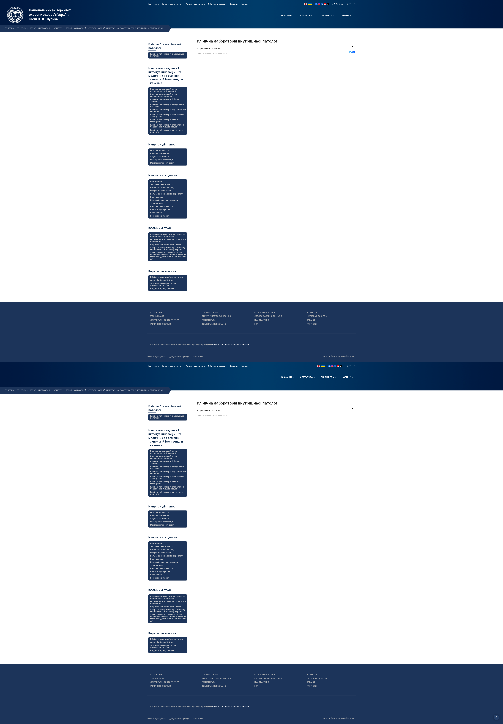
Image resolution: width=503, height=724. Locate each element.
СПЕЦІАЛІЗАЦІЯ (157, 316)
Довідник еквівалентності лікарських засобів (163, 284)
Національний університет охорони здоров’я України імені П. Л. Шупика (50, 14)
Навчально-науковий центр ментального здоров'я (163, 95)
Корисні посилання (159, 216)
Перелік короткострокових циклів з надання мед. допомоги (167, 235)
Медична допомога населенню (165, 244)
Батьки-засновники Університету (166, 194)
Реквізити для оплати (196, 4)
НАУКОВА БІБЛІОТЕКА (317, 316)
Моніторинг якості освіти (162, 163)
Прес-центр (156, 213)
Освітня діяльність (159, 150)
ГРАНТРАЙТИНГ (261, 320)
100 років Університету (161, 184)
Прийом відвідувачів (160, 209)
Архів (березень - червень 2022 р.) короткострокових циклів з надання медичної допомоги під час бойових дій (168, 256)
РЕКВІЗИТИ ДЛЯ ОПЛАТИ (266, 312)
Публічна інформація (217, 4)
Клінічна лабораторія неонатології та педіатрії (167, 115)
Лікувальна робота (159, 156)
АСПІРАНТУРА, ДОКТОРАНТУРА (164, 320)
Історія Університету (160, 191)
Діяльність (327, 15)
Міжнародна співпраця (161, 160)
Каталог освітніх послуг (172, 4)
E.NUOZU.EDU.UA (210, 312)
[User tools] (350, 46)
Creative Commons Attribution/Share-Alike (230, 344)
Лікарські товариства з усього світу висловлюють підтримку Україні (167, 248)
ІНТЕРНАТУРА (156, 312)
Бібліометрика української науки (166, 277)
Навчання (286, 15)
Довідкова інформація (179, 356)
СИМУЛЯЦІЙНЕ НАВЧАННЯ (214, 324)
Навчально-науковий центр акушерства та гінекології (163, 90)
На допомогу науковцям (162, 288)
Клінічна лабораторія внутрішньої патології (167, 55)
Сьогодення (156, 181)
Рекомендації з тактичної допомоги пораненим (168, 240)
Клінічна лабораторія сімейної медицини (165, 121)
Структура (306, 15)
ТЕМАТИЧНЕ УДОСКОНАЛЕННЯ (216, 316)
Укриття (244, 4)
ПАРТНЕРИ (312, 324)
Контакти (234, 4)
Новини (346, 15)
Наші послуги (154, 4)
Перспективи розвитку (161, 206)
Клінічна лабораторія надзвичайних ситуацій (168, 110)
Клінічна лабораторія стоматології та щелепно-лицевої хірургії (167, 126)
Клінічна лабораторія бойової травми (164, 100)
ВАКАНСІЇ (311, 320)
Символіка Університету (162, 187)
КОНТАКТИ (312, 312)
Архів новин (198, 356)
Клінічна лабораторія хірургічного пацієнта (167, 131)
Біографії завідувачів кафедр (164, 200)
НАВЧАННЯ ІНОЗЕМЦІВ (160, 324)
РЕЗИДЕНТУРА (208, 320)
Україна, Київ (156, 203)
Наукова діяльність (159, 153)
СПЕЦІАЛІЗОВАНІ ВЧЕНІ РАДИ (268, 316)
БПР (256, 324)
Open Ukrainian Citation (161, 280)
